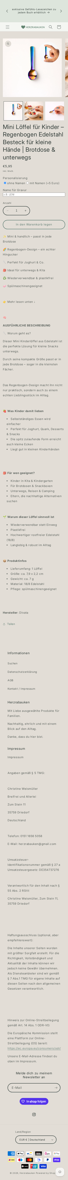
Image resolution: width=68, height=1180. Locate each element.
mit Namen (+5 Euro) (44, 183)
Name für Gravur (15, 190)
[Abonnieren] (56, 1087)
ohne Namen (16, 183)
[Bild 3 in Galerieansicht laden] (54, 111)
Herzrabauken (27, 1173)
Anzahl (7, 202)
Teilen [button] (11, 623)
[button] (7, 27)
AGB (10, 680)
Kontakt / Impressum (21, 688)
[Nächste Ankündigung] (61, 11)
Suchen (13, 663)
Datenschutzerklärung (22, 671)
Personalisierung (15, 178)
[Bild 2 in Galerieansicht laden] (34, 111)
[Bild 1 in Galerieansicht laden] (13, 111)
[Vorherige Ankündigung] (7, 11)
